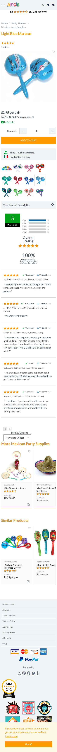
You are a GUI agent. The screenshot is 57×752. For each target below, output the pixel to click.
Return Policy (8, 621)
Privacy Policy (8, 632)
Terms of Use (8, 615)
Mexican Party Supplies (13, 26)
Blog (4, 643)
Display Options (19, 432)
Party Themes (18, 23)
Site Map (6, 638)
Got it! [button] (28, 744)
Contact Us (7, 626)
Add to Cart (28, 140)
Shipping (6, 610)
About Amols (8, 604)
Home (4, 23)
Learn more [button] (11, 736)
